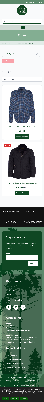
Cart (8, 286)
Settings (24, 398)
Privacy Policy (11, 355)
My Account (29, 2)
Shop (10, 43)
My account (10, 290)
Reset (8, 61)
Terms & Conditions (13, 359)
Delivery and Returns (14, 363)
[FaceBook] (8, 307)
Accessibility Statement (15, 367)
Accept (5, 398)
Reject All (14, 398)
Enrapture (34, 380)
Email (9, 253)
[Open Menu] (23, 27)
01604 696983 (11, 326)
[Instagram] (23, 307)
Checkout (10, 294)
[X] (15, 307)
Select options (22, 136)
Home (3, 43)
